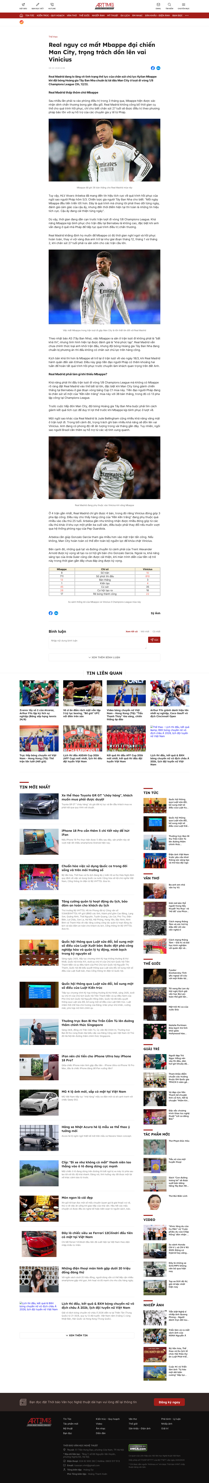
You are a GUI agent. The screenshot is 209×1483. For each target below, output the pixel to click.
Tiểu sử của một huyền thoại (177, 1160)
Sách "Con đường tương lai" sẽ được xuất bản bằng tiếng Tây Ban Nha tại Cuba (178, 1183)
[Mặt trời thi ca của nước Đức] (155, 1012)
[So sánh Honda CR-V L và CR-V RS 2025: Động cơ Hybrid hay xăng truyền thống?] (155, 1250)
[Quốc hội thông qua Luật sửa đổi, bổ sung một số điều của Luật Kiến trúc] (39, 994)
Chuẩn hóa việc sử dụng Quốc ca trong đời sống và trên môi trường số (94, 868)
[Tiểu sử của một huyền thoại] (155, 1165)
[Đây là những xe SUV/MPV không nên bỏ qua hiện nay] (155, 1268)
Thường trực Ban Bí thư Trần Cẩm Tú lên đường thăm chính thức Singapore (98, 1023)
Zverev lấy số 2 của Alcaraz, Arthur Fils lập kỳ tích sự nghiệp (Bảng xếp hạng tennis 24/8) (38, 715)
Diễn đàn (101, 1433)
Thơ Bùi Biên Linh (178, 1196)
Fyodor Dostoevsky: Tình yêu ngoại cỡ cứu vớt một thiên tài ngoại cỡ (178, 975)
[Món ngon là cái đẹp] (39, 1208)
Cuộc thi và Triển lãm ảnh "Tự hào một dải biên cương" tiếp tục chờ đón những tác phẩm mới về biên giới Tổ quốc (179, 1375)
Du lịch (125, 15)
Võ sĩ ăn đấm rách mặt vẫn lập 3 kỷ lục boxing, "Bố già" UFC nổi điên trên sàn (82, 713)
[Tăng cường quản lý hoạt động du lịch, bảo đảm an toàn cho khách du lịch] (39, 912)
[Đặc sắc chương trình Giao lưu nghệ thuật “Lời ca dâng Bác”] (155, 1116)
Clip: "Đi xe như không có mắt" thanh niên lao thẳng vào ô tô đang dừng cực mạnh (96, 1164)
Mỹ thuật (112, 15)
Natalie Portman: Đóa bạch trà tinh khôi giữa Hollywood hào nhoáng (178, 1031)
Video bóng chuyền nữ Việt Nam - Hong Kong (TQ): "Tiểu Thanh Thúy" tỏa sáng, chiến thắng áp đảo (125, 715)
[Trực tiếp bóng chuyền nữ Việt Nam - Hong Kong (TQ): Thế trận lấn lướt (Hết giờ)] (39, 738)
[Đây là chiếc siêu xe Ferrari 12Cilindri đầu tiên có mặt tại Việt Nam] (39, 1243)
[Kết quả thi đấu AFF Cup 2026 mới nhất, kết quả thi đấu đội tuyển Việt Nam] (126, 738)
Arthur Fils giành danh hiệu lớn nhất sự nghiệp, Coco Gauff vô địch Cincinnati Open (169, 713)
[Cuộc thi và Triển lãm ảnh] (155, 1372)
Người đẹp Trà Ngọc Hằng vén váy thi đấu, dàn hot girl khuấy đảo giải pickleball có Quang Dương (178, 1062)
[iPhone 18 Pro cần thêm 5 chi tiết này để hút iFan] (39, 841)
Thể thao (53, 36)
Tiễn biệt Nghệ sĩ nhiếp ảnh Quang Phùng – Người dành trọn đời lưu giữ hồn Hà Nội (178, 1317)
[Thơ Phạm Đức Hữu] (155, 1146)
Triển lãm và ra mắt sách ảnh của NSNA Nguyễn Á (179, 1333)
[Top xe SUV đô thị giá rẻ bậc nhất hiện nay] (155, 1287)
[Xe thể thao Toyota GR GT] (39, 806)
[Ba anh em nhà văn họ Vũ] (155, 890)
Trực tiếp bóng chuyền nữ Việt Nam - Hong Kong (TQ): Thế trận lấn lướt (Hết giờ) (38, 758)
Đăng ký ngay (169, 1402)
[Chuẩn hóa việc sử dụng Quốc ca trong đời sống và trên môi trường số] (39, 876)
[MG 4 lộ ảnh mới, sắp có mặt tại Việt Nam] (39, 1102)
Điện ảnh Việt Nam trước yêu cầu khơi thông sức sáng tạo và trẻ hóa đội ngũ (179, 858)
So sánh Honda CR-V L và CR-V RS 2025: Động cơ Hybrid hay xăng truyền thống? (179, 1250)
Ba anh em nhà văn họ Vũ (177, 886)
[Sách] (155, 1183)
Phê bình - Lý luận (171, 1419)
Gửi (156, 640)
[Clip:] (39, 1173)
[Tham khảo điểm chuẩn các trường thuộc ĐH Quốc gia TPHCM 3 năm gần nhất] (155, 1079)
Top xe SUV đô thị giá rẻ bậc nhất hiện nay (178, 1284)
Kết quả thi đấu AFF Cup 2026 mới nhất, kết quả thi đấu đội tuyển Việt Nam (125, 758)
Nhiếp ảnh (154, 1305)
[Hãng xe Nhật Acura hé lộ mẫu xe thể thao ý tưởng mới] (39, 1137)
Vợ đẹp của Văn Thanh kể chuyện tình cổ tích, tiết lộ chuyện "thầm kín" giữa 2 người (178, 1098)
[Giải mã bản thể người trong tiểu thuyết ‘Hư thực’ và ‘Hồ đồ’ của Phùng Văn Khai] (155, 909)
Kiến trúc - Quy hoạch (50, 15)
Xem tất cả (132, 631)
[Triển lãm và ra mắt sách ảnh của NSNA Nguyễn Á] (155, 1335)
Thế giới (84, 15)
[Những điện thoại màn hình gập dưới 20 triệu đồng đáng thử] (39, 1279)
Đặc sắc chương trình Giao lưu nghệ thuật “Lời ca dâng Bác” (179, 1114)
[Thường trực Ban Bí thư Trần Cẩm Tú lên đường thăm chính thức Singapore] (39, 1031)
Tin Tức (29, 15)
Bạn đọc (177, 15)
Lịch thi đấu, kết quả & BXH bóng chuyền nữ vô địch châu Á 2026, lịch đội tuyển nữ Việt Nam (169, 760)
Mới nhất (145, 631)
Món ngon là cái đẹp (77, 1197)
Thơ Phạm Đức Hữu (179, 1140)
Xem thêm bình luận (106, 657)
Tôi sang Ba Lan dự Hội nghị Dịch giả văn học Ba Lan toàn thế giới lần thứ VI (179, 994)
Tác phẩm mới (157, 1134)
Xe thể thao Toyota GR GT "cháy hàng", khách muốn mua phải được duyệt (97, 797)
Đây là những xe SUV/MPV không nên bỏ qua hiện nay (177, 1267)
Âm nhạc (137, 15)
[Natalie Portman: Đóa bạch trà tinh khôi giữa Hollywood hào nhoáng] (155, 1031)
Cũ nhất (156, 631)
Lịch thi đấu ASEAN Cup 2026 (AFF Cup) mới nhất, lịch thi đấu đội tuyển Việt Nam (82, 758)
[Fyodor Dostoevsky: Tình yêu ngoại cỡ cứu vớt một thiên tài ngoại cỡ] (155, 976)
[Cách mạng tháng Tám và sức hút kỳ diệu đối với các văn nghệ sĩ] (155, 927)
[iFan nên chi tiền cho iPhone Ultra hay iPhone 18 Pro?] (39, 1066)
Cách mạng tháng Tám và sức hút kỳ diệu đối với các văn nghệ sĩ (178, 925)
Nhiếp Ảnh (98, 15)
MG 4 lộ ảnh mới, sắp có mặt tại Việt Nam (94, 1091)
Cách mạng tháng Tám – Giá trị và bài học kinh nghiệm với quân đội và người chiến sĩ (179, 945)
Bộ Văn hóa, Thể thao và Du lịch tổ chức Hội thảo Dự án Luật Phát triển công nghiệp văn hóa (178, 1355)
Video (149, 1220)
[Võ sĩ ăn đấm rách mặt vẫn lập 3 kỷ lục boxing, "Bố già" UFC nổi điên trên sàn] (82, 693)
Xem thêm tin (78, 1335)
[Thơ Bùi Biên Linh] (155, 1201)
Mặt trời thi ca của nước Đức (178, 1008)
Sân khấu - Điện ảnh (157, 15)
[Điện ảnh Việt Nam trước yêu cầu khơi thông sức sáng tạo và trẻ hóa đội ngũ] (155, 860)
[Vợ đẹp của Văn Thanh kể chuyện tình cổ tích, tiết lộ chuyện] (155, 1098)
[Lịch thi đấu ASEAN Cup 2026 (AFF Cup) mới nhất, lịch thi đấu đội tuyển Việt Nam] (82, 738)
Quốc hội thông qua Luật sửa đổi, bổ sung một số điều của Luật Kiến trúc (97, 986)
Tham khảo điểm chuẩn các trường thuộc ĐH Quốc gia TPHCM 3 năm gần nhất (179, 1079)
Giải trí (151, 1049)
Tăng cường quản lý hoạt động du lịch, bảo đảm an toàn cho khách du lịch (95, 903)
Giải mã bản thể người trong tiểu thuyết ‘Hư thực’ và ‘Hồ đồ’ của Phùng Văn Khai (179, 908)
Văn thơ (72, 15)
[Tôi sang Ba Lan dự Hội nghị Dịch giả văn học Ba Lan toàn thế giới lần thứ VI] (155, 994)
